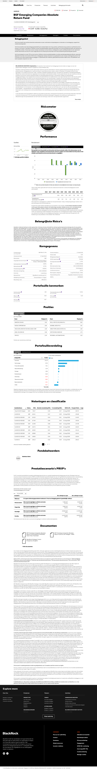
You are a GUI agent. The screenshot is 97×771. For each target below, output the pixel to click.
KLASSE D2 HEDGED (20, 430)
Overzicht (19, 35)
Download (81, 10)
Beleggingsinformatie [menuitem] (64, 5)
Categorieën (17, 357)
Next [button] (48, 444)
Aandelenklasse (18, 408)
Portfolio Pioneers (68, 701)
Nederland (91, 1)
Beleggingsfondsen (27, 703)
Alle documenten (28, 546)
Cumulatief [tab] (54, 146)
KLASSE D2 (17, 427)
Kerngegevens (43, 35)
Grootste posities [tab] (19, 313)
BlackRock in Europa (7, 699)
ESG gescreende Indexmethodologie (59, 560)
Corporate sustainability (7, 701)
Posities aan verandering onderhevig (22, 340)
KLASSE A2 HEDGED (20, 417)
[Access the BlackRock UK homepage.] (11, 734)
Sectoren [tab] (17, 352)
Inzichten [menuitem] (53, 5)
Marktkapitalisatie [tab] (26, 352)
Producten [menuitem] (37, 5)
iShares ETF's (26, 701)
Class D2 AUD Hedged (20, 411)
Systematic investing (48, 703)
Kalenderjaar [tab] (36, 146)
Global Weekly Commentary (70, 699)
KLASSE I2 (17, 439)
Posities (66, 35)
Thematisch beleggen (48, 701)
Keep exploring (48, 716)
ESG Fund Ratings (76, 558)
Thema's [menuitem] (45, 5)
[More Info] (48, 146)
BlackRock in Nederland (7, 697)
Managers (55, 35)
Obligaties (26, 706)
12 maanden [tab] (63, 146)
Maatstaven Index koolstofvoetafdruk (22, 560)
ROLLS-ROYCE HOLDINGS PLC (57, 322)
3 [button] (47, 444)
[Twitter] (7, 753)
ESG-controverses (72, 560)
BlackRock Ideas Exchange (70, 703)
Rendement (30, 35)
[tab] (22, 151)
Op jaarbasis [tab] (45, 146)
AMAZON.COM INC (19, 322)
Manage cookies (81, 754)
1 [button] (43, 444)
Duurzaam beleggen (48, 699)
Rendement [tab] (35, 142)
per (14, 493)
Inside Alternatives (69, 706)
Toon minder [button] (78, 99)
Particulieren (83, 1)
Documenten (76, 35)
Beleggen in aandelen (48, 708)
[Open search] (82, 5)
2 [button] (45, 444)
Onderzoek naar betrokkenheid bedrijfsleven (41, 560)
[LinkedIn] (4, 753)
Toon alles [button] (46, 387)
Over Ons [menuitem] (29, 5)
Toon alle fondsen (27, 699)
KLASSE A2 (17, 414)
